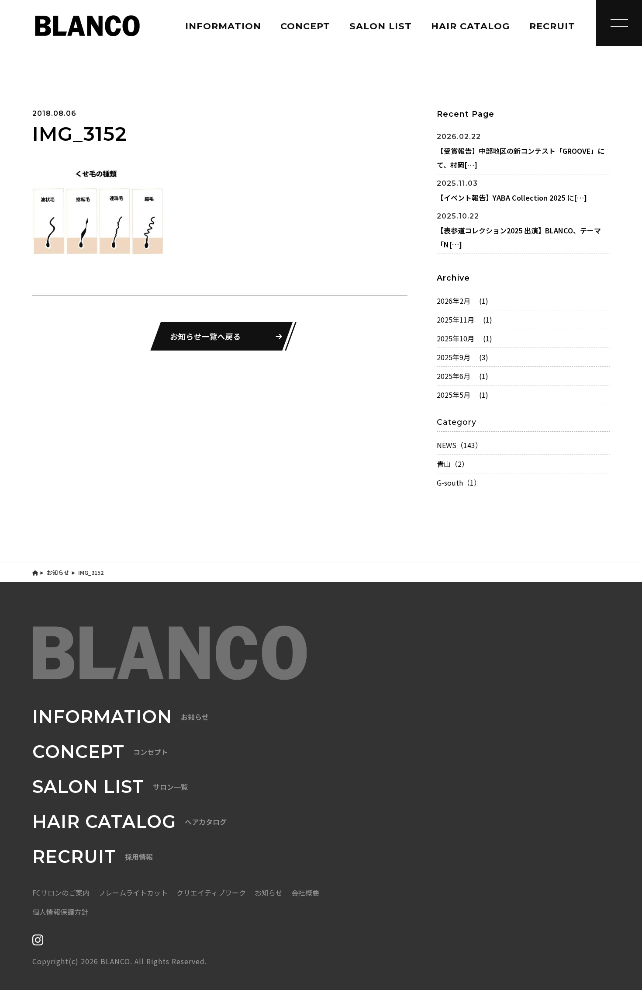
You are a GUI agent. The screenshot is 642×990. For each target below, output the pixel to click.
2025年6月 (462, 376)
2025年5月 (462, 394)
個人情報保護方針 (60, 912)
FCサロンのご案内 (61, 892)
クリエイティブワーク (211, 892)
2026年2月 (462, 300)
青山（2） (453, 464)
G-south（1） (459, 482)
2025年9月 (462, 357)
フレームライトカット (133, 892)
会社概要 (305, 892)
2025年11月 (464, 319)
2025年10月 (464, 338)
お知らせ (58, 572)
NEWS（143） (459, 445)
